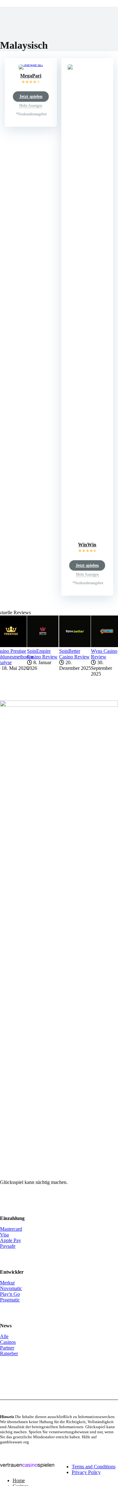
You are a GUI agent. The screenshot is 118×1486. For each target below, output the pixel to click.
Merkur (7, 1282)
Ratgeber (9, 1353)
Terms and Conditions (93, 1466)
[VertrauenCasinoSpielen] (27, 1469)
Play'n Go (10, 1294)
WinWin (87, 544)
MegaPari (30, 75)
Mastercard (11, 1229)
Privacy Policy (86, 1472)
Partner (7, 1347)
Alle (4, 1336)
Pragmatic (10, 1299)
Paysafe (7, 1246)
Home (19, 1480)
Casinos (8, 1342)
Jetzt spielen (30, 96)
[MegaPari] (31, 64)
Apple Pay (10, 1240)
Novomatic (11, 1288)
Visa (4, 1234)
